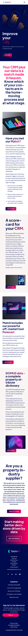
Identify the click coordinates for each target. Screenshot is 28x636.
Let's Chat (10, 209)
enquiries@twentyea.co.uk (14, 569)
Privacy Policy (14, 623)
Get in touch (14, 539)
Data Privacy (14, 627)
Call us (7, 55)
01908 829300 (14, 567)
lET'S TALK (10, 287)
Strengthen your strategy (14, 594)
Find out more (14, 511)
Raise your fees (14, 597)
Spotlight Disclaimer (14, 625)
